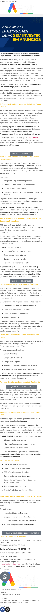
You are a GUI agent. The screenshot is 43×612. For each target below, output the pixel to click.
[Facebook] (2, 609)
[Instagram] (7, 609)
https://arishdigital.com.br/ (10, 564)
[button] (21, 15)
